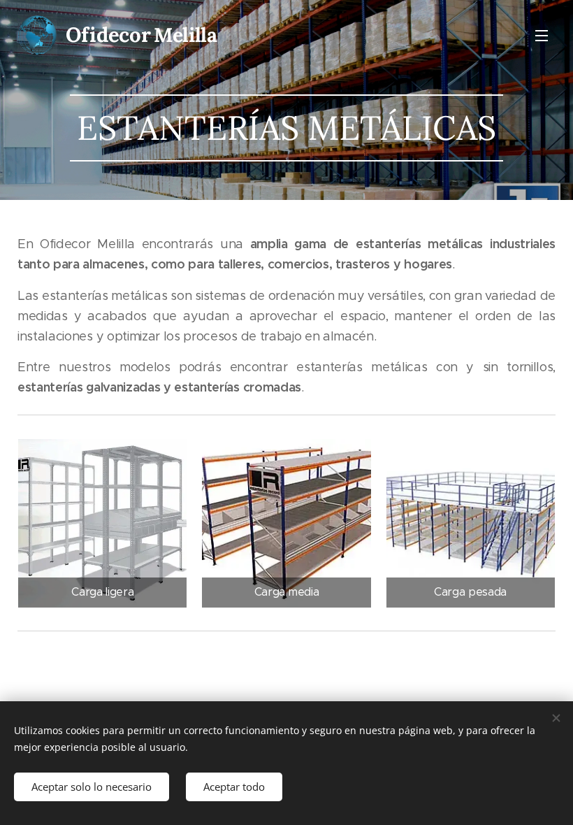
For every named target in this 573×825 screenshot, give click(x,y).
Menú (542, 35)
